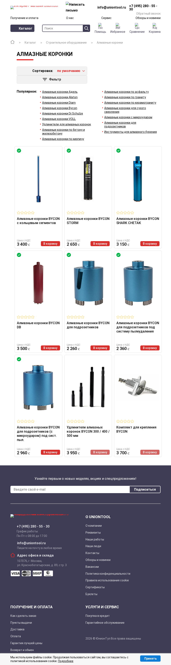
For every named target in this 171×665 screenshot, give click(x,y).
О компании (94, 525)
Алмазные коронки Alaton (60, 97)
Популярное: (27, 91)
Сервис (106, 18)
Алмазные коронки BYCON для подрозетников (88, 325)
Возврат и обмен (22, 650)
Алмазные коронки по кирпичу (63, 139)
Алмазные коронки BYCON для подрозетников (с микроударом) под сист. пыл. (38, 433)
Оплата (15, 636)
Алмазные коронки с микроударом (128, 117)
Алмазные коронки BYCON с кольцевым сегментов (38, 221)
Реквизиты (93, 532)
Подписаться (145, 489)
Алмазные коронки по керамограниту (130, 102)
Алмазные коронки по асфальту (126, 91)
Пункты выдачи (21, 622)
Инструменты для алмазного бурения (130, 132)
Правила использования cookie (107, 580)
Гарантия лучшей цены (26, 643)
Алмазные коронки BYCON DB (38, 325)
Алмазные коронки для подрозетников (120, 124)
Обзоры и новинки (148, 18)
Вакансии (92, 566)
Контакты (92, 553)
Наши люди (93, 546)
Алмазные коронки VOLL (59, 119)
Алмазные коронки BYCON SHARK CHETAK (137, 221)
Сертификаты (95, 587)
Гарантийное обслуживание (105, 622)
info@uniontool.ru (31, 543)
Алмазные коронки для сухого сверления (125, 109)
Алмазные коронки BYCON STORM (88, 221)
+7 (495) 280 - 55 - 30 (33, 526)
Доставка (17, 629)
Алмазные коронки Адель (60, 91)
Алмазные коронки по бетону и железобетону (63, 131)
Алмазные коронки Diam (59, 102)
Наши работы (95, 539)
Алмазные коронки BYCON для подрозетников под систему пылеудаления (137, 327)
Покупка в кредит (98, 615)
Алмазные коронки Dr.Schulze (62, 113)
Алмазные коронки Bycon (59, 108)
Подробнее (65, 661)
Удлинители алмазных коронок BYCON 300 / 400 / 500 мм (88, 431)
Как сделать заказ (23, 615)
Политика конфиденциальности (108, 573)
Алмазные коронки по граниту (125, 97)
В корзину (50, 243)
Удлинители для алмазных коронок (66, 124)
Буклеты (91, 594)
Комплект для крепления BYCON (136, 429)
